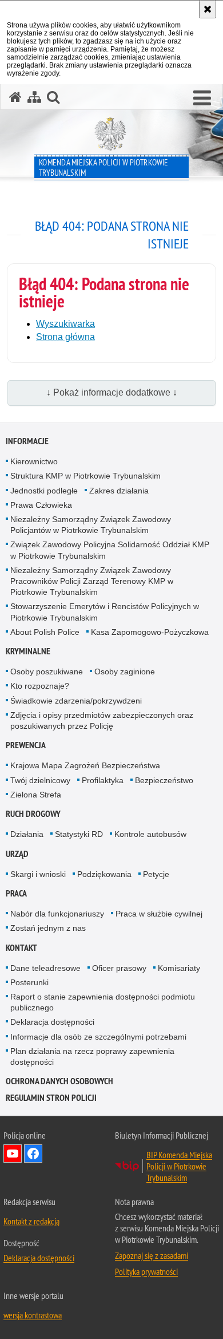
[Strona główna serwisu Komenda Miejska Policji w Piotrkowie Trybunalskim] (15, 97)
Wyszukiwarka (65, 324)
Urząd (17, 854)
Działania (26, 834)
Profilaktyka (103, 780)
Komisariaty (179, 968)
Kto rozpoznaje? (39, 685)
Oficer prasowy (119, 968)
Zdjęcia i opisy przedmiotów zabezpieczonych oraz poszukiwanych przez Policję (101, 720)
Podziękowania (104, 874)
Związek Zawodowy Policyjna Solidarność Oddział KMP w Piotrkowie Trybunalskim (109, 550)
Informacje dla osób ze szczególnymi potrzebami (98, 1036)
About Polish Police (44, 632)
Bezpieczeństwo (164, 780)
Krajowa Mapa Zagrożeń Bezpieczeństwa (85, 765)
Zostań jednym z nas (48, 928)
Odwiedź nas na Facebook (33, 1153)
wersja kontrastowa (32, 1315)
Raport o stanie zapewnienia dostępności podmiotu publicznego (102, 1002)
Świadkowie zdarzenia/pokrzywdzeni (76, 700)
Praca (16, 893)
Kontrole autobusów (150, 834)
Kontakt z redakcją (31, 1221)
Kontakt (21, 948)
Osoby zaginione (124, 671)
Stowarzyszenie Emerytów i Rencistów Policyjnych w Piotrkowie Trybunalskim (104, 612)
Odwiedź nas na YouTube (12, 1153)
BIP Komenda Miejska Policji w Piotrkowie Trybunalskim (179, 1166)
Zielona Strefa (35, 794)
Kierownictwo (34, 461)
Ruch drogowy (33, 814)
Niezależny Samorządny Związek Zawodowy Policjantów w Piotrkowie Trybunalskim (90, 525)
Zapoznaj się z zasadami (151, 1255)
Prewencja (26, 745)
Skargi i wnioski (38, 874)
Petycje (156, 874)
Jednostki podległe (44, 490)
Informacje (27, 441)
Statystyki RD (79, 834)
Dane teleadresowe (45, 968)
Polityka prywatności (146, 1271)
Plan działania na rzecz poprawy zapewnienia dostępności (92, 1056)
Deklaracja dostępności (52, 1021)
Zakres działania (119, 490)
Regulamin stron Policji (51, 1098)
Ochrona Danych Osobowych (59, 1081)
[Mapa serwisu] (34, 97)
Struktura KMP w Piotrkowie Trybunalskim (85, 475)
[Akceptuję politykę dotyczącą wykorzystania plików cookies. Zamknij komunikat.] (207, 9)
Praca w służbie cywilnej (159, 913)
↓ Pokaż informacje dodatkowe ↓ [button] (111, 392)
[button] (202, 98)
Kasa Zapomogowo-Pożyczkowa (150, 632)
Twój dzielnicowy (40, 780)
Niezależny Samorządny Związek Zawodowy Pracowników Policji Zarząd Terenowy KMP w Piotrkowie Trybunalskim (91, 581)
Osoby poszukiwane (46, 671)
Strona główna (65, 337)
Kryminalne (28, 651)
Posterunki (29, 982)
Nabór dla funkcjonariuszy (57, 913)
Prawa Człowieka (41, 504)
